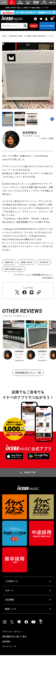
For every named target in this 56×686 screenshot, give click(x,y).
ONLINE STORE (16, 36)
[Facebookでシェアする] (24, 292)
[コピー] (39, 292)
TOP (4, 36)
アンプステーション (14, 269)
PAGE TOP (30, 472)
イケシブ (44, 262)
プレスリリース (9, 646)
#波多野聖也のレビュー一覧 (28, 372)
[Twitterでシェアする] (17, 292)
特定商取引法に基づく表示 (14, 636)
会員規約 (6, 641)
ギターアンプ (27, 262)
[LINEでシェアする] (31, 292)
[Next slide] (51, 119)
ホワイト (9, 262)
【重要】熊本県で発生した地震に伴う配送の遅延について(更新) (28, 7)
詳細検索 (33, 26)
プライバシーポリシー (12, 632)
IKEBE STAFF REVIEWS (36, 36)
